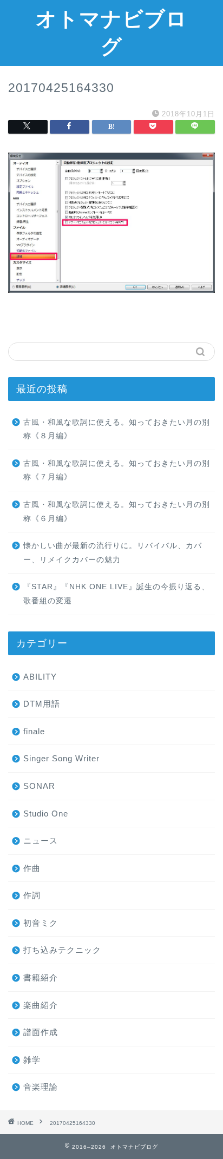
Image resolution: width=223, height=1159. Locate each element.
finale (34, 731)
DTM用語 (41, 703)
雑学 (32, 1059)
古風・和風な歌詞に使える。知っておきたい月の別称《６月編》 (116, 512)
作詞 (32, 895)
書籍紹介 (40, 977)
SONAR (39, 786)
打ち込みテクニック (62, 949)
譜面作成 (40, 1032)
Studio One (45, 813)
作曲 (32, 868)
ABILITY (40, 676)
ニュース (40, 840)
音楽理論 (40, 1086)
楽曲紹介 (40, 1005)
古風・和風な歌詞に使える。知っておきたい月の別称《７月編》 (116, 470)
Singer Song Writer (61, 758)
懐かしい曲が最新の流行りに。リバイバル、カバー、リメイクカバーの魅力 (112, 553)
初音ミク (40, 922)
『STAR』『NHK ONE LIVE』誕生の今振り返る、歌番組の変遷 (116, 594)
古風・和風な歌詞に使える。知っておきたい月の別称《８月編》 (116, 429)
